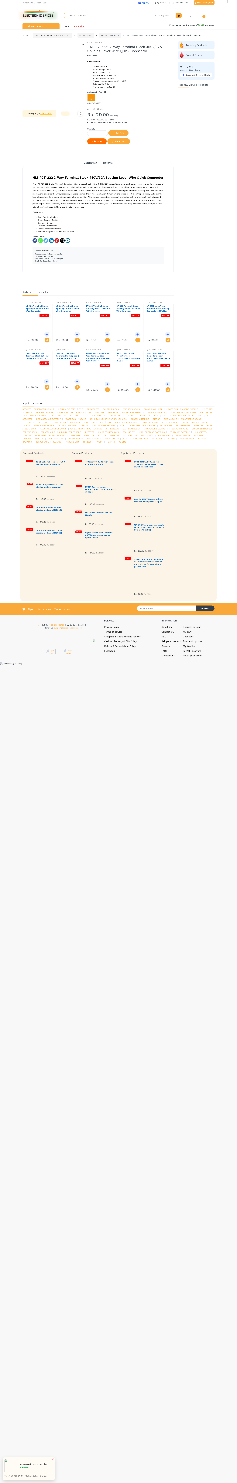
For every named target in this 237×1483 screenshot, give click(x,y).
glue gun (57, 442)
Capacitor (75, 435)
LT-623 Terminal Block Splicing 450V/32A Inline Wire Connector (67, 308)
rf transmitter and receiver (50, 435)
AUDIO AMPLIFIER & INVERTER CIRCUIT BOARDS (18, 59)
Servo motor (112, 438)
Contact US (167, 631)
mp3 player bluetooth (156, 429)
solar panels (117, 416)
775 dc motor (99, 416)
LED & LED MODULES (14, 70)
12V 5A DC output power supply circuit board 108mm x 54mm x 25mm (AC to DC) (149, 527)
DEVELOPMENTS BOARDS (16, 49)
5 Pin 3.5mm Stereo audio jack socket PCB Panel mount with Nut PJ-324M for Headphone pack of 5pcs (148, 563)
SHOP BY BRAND (12, 18)
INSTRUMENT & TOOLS (15, 96)
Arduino (170, 438)
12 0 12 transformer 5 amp (182, 412)
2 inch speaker (182, 435)
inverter (89, 432)
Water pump (166, 425)
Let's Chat (46, 113)
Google (222, 67)
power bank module (75, 419)
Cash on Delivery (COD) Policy (120, 641)
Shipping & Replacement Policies (122, 636)
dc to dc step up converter (73, 425)
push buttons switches (152, 432)
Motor (156, 419)
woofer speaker (170, 422)
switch (47, 422)
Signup (221, 54)
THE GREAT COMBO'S (14, 27)
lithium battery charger (70, 412)
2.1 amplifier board (131, 412)
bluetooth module (44, 409)
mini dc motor (150, 422)
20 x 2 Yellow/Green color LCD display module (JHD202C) (50, 531)
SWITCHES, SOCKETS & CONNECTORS (15, 42)
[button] (36, 32)
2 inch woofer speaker (127, 422)
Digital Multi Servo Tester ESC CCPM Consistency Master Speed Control (99, 535)
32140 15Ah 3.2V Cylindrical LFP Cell (108, 419)
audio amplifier (55, 438)
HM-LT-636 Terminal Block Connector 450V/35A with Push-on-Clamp (158, 357)
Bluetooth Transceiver (135, 438)
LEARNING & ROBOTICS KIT (17, 32)
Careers (165, 646)
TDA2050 (110, 442)
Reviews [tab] (108, 162)
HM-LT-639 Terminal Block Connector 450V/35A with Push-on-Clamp (128, 357)
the (81, 409)
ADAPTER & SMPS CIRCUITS (17, 66)
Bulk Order (97, 141)
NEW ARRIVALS (11, 23)
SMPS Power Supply (44, 425)
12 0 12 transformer (108, 432)
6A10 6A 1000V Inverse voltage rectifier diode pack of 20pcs (148, 500)
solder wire (42, 442)
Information (79, 26)
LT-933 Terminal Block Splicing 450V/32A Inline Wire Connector (98, 308)
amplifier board (131, 409)
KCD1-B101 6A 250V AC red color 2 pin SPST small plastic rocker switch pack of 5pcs (149, 464)
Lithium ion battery (179, 432)
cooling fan (129, 432)
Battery (99, 412)
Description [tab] (90, 162)
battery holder (131, 429)
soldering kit (48, 432)
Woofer (132, 416)
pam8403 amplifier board (53, 429)
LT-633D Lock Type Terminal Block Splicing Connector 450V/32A (158, 308)
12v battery (76, 429)
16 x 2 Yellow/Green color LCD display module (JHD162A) (50, 463)
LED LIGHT (98, 422)
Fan (109, 422)
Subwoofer (93, 409)
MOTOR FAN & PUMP (13, 87)
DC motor (145, 416)
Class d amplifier (153, 409)
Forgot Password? (226, 41)
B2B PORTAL (143, 3)
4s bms (122, 442)
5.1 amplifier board (79, 422)
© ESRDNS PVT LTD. (20, 1481)
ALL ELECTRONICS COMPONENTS (20, 37)
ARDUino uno (72, 442)
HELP (164, 636)
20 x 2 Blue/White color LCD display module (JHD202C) (49, 508)
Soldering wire (180, 429)
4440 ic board (94, 438)
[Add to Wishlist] (65, 113)
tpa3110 (98, 442)
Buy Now (119, 133)
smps (86, 435)
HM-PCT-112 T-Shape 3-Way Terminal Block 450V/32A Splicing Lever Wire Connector (98, 357)
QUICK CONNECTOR (110, 35)
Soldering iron (111, 409)
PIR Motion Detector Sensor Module (98, 513)
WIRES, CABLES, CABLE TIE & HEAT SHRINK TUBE (18, 81)
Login (211, 48)
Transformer (183, 425)
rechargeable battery (48, 419)
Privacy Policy (111, 627)
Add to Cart (119, 141)
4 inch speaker (75, 438)
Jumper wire (164, 435)
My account (168, 655)
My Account (161, 3)
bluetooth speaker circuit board (137, 425)
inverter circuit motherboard (103, 429)
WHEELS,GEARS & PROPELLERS (19, 92)
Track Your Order (181, 3)
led (89, 412)
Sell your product (171, 641)
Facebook (200, 67)
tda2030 (87, 442)
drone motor (130, 435)
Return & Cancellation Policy (120, 646)
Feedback (109, 651)
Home (66, 26)
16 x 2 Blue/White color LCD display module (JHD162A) (49, 486)
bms (156, 416)
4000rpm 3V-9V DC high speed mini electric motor (100, 463)
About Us (166, 627)
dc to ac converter (108, 435)
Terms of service (113, 631)
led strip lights (79, 416)
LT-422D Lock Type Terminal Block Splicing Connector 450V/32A (67, 355)
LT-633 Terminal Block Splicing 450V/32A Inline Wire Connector (128, 308)
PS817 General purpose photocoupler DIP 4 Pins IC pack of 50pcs (100, 489)
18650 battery (59, 416)
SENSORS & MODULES (14, 53)
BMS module (170, 419)
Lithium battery (66, 409)
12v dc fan (60, 422)
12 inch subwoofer (155, 412)
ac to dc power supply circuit (178, 416)
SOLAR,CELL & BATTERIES (16, 75)
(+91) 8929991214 (57, 625)
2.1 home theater (44, 412)
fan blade (157, 438)
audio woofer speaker (103, 425)
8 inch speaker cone (70, 432)
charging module (140, 419)
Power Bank (147, 435)
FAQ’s (164, 651)
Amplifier (113, 412)
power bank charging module (182, 409)
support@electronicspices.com (68, 628)
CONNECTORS (85, 35)
